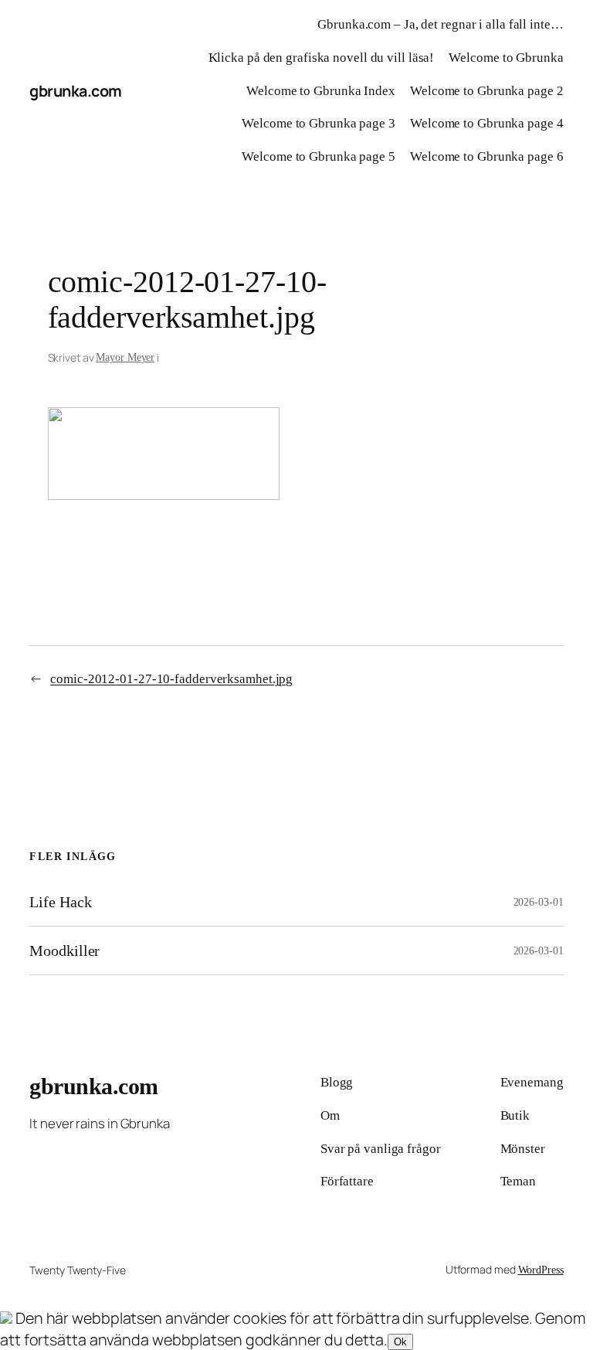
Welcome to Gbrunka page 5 (318, 156)
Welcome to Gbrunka (506, 57)
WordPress (541, 1270)
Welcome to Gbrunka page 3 (318, 123)
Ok (400, 1342)
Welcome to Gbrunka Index (320, 90)
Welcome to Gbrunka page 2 (487, 90)
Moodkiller (64, 950)
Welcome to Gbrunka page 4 (487, 123)
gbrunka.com (75, 90)
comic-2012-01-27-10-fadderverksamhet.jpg (171, 679)
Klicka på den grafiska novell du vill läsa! (321, 57)
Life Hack (60, 901)
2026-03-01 (538, 902)
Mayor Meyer (125, 357)
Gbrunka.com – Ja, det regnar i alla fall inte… (440, 24)
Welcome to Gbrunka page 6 (487, 156)
